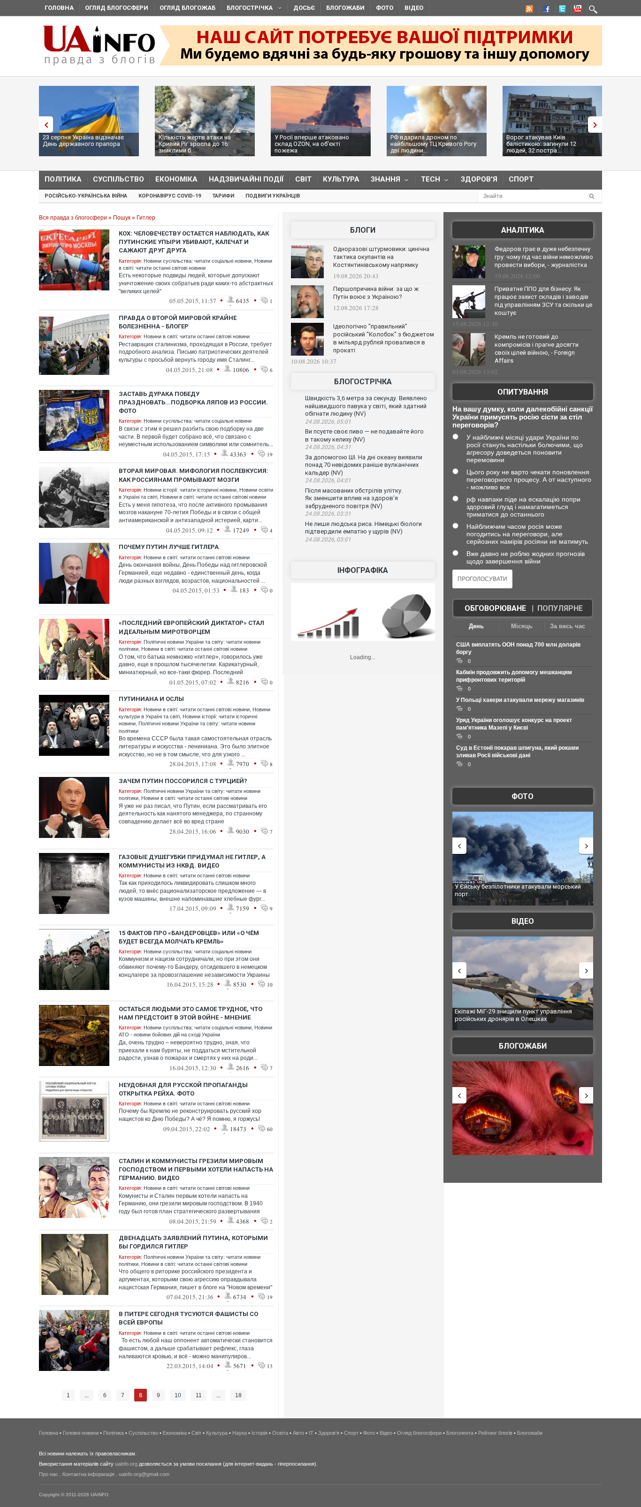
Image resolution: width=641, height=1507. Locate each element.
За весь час (567, 626)
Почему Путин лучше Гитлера (169, 546)
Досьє (304, 7)
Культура (341, 179)
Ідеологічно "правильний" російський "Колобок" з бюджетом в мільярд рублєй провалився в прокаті (383, 338)
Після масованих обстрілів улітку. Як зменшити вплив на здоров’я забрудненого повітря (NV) (354, 498)
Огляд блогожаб (187, 7)
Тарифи (223, 196)
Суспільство (118, 179)
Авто (298, 1433)
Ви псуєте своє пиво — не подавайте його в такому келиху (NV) (364, 435)
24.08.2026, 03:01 (328, 539)
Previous (43, 124)
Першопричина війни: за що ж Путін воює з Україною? (376, 292)
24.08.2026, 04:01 (328, 480)
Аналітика (522, 230)
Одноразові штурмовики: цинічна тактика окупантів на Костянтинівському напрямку (381, 256)
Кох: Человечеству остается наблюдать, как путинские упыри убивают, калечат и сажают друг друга (194, 242)
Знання (382, 181)
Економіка (176, 179)
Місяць (522, 626)
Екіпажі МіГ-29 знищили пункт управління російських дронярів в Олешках (513, 1015)
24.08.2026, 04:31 (328, 447)
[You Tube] (576, 10)
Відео (413, 7)
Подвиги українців (272, 196)
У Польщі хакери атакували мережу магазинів (520, 700)
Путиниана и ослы (151, 698)
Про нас (48, 1474)
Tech (427, 181)
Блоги (362, 230)
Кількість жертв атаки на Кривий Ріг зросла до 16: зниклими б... (195, 144)
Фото (384, 7)
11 (199, 1395)
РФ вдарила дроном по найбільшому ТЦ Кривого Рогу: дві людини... (434, 144)
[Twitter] (560, 10)
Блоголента (459, 1433)
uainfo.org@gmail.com (144, 1474)
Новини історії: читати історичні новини (190, 490)
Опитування (522, 392)
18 (238, 1395)
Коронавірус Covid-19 (169, 196)
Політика (63, 179)
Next (597, 124)
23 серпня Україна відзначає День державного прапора (83, 140)
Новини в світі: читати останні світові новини (197, 336)
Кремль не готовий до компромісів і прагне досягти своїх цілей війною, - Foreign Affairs (537, 348)
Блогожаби (345, 7)
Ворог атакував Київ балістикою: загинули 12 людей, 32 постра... (541, 144)
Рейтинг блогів (495, 1433)
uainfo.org (126, 1464)
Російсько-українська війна (86, 196)
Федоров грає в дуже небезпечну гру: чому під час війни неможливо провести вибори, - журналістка (544, 256)
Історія (259, 1433)
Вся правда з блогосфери (73, 217)
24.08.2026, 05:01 (328, 422)
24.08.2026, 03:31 (328, 513)
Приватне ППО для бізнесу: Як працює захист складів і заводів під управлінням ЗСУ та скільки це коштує (543, 300)
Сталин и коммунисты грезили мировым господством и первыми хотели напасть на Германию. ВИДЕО (196, 1169)
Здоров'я (479, 179)
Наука (239, 1433)
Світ (303, 179)
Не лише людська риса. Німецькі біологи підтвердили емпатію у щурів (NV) (363, 527)
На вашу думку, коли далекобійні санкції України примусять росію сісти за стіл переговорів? (522, 417)
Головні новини (81, 1433)
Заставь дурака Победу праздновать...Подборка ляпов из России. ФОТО (193, 402)
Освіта (280, 1433)
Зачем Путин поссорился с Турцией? (183, 780)
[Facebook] (544, 10)
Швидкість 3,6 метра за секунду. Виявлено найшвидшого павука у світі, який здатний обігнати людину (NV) (366, 406)
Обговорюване (495, 608)
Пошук (121, 217)
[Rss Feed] (528, 10)
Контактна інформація (88, 1474)
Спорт (521, 179)
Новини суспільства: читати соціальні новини (198, 261)
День (476, 626)
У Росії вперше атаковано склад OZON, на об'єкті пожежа (312, 144)
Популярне (560, 608)
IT (311, 1433)
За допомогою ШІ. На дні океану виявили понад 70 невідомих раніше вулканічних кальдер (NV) (363, 465)
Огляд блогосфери (116, 7)
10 (178, 1395)
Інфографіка (362, 570)
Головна (59, 7)
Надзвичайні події (246, 179)
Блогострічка (247, 9)
